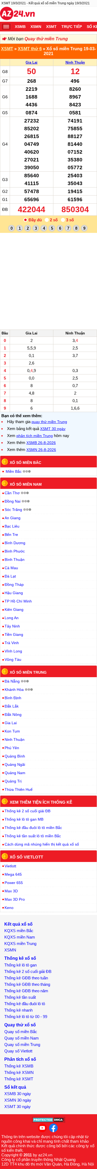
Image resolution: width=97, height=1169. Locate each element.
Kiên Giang (14, 609)
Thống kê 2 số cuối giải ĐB (27, 811)
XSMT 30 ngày (52, 429)
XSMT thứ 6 (30, 48)
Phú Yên (12, 748)
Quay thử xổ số (20, 1025)
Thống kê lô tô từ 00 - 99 (25, 1016)
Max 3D (11, 891)
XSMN (35, 26)
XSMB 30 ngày (17, 1093)
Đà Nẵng (12, 681)
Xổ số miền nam (26, 484)
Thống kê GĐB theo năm (26, 990)
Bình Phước (15, 551)
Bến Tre (11, 534)
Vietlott (10, 866)
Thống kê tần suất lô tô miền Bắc (33, 836)
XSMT (51, 26)
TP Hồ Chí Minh (18, 601)
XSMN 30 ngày (17, 1100)
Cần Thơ (12, 493)
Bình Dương (15, 543)
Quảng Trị (13, 781)
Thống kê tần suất (20, 997)
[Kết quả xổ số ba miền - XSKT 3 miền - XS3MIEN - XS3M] (17, 14)
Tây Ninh (12, 626)
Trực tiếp (71, 26)
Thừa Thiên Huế (19, 789)
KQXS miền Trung (20, 943)
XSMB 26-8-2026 (41, 443)
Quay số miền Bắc (20, 1031)
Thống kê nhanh (18, 1010)
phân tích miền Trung (34, 436)
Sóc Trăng (13, 509)
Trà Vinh (12, 643)
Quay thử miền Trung (46, 39)
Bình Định (13, 698)
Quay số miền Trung (22, 1044)
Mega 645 (13, 874)
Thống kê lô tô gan (20, 965)
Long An (12, 618)
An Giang (12, 518)
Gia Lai (31, 62)
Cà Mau (11, 568)
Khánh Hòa (14, 689)
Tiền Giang (14, 634)
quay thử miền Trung (49, 422)
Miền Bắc (14, 471)
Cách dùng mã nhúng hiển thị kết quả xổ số (42, 844)
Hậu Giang (14, 593)
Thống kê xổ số (20, 958)
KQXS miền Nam (19, 937)
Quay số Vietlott (18, 1051)
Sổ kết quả (15, 1087)
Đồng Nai (12, 501)
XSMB (20, 26)
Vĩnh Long (13, 651)
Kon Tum (12, 731)
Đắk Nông (13, 714)
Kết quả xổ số (18, 924)
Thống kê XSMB (18, 1066)
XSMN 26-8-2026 (41, 450)
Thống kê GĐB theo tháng (27, 984)
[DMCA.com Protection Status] (48, 1121)
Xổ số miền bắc (25, 462)
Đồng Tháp (14, 584)
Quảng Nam (15, 773)
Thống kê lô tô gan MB (24, 819)
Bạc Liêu (12, 526)
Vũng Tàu (13, 659)
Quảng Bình (15, 756)
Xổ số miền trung (28, 672)
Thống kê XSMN (19, 1072)
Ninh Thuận (75, 62)
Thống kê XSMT (18, 1079)
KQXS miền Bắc (18, 930)
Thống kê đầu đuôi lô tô (24, 1003)
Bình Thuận (15, 559)
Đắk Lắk (12, 706)
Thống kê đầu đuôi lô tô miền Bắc (33, 827)
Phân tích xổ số (20, 1059)
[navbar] (6, 26)
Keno (9, 907)
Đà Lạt (10, 576)
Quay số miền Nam (21, 1038)
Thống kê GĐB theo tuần (26, 978)
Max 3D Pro (15, 899)
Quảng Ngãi (15, 764)
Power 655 (14, 883)
